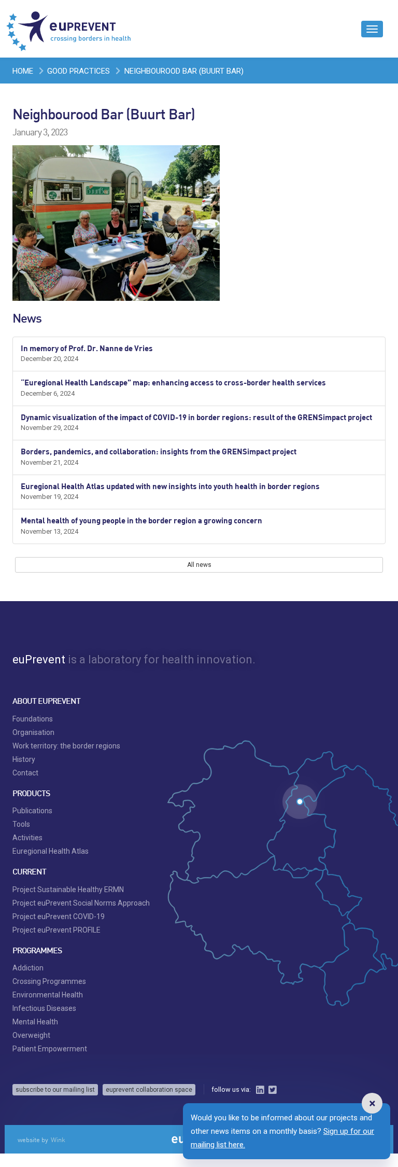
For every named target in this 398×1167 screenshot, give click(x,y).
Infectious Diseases (44, 1008)
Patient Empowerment (49, 1049)
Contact (25, 773)
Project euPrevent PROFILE (56, 930)
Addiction (28, 968)
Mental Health (35, 1022)
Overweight (31, 1035)
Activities (27, 837)
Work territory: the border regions (66, 746)
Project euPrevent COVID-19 (58, 916)
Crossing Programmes (49, 981)
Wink (58, 1139)
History (23, 759)
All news (199, 564)
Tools (21, 824)
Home (22, 71)
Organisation (33, 732)
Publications (32, 811)
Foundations (32, 719)
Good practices (78, 71)
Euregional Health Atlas (50, 851)
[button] (372, 1103)
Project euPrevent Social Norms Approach (81, 903)
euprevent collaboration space (149, 1089)
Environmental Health (47, 995)
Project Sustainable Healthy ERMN (68, 889)
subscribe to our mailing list (55, 1089)
